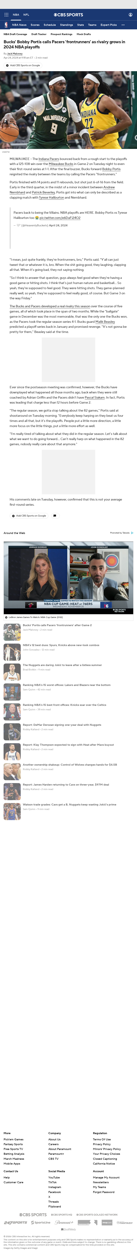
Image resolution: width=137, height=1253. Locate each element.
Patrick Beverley (43, 192)
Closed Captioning (105, 1155)
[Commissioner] (87, 1221)
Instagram (54, 1187)
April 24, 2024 (58, 225)
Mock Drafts (84, 34)
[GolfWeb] (68, 1229)
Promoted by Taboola (120, 533)
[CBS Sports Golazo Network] (97, 1214)
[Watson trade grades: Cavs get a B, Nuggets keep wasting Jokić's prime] (12, 811)
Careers (53, 1144)
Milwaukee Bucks (61, 164)
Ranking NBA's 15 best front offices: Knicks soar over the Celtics (64, 705)
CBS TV (53, 1159)
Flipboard (54, 1206)
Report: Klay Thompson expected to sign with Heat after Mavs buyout (68, 745)
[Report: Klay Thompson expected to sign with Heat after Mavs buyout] (12, 751)
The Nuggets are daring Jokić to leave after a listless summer (62, 665)
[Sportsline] (40, 1222)
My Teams (99, 1187)
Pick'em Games (13, 1139)
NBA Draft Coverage (15, 34)
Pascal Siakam (95, 398)
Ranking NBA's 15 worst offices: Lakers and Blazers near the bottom (67, 685)
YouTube (54, 1177)
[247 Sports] (15, 1222)
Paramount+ (56, 1154)
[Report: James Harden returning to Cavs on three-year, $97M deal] (12, 791)
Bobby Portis (111, 169)
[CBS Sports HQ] (61, 1214)
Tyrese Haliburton (51, 198)
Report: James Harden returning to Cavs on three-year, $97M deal (66, 784)
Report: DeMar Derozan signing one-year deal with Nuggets (62, 725)
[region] (68, 578)
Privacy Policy (102, 1144)
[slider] (68, 604)
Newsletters (101, 1182)
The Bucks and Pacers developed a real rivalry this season (50, 306)
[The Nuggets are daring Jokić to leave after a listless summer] (12, 672)
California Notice (104, 1160)
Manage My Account (106, 1177)
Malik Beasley (105, 322)
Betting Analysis (14, 1154)
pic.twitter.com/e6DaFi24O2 (60, 218)
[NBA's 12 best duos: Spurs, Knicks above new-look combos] (12, 652)
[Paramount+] (64, 1221)
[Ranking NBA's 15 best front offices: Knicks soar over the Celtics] (12, 711)
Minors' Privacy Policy (107, 1149)
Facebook (54, 1192)
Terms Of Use (102, 1139)
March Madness (14, 1159)
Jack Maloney (14, 53)
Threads (53, 1202)
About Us (54, 1139)
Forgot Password (104, 1192)
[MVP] (107, 1221)
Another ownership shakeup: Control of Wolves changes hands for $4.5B (70, 765)
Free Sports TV (13, 1149)
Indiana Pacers (49, 159)
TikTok (52, 1182)
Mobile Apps (12, 1163)
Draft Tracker (38, 34)
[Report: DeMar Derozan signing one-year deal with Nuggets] (12, 731)
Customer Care (13, 1182)
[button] (6, 14)
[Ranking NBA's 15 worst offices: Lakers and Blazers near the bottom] (12, 692)
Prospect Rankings (61, 34)
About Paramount (59, 1149)
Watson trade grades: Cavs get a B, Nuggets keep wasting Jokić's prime (69, 804)
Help (7, 1177)
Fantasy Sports (13, 1144)
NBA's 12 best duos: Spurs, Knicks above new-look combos (61, 645)
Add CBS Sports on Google (25, 65)
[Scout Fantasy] (125, 1222)
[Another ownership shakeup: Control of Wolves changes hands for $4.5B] (12, 771)
